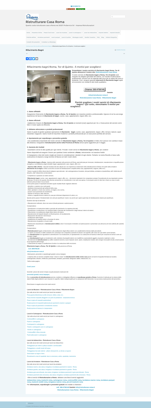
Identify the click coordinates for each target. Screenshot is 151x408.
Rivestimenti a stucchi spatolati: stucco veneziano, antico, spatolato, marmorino (51, 356)
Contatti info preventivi (33, 42)
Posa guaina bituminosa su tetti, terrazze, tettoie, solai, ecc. (45, 295)
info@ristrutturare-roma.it (98, 95)
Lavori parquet (55, 37)
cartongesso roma (60, 380)
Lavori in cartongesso (75, 32)
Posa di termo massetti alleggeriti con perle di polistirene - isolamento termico (51, 297)
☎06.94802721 (75, 6)
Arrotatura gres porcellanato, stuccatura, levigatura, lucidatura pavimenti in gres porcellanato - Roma (58, 372)
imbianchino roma (34, 380)
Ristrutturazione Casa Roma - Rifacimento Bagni (98, 98)
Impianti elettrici (103, 32)
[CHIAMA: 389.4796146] (95, 92)
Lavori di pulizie (66, 37)
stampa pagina (120, 49)
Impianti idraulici (115, 32)
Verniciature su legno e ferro (35, 353)
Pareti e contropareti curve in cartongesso (40, 327)
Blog (102, 37)
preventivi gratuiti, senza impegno (38, 274)
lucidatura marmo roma (91, 380)
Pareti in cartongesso (33, 321)
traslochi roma (46, 380)
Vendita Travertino (90, 37)
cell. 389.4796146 (62, 387)
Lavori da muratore (61, 32)
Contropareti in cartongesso (35, 324)
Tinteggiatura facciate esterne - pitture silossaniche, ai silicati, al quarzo (49, 351)
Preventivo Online (37, 32)
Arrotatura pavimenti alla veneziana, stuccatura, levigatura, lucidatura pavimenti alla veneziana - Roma (58, 375)
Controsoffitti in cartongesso (35, 319)
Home (28, 32)
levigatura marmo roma (57, 382)
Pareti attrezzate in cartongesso (36, 335)
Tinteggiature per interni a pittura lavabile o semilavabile (44, 345)
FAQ (98, 37)
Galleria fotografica (111, 37)
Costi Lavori (31, 266)
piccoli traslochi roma (75, 382)
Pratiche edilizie (31, 37)
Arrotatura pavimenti (44, 37)
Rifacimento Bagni (46, 46)
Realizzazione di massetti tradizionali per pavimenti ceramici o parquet (49, 303)
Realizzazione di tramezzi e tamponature (39, 308)
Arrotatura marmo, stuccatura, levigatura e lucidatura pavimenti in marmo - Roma (52, 367)
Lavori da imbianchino (90, 32)
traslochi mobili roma (40, 382)
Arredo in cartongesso (34, 329)
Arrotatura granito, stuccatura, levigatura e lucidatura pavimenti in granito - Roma (52, 369)
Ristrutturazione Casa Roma (106, 72)
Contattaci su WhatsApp (49, 42)
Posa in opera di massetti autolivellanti (39, 300)
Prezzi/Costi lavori (49, 32)
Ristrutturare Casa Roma (45, 22)
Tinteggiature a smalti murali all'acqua (38, 348)
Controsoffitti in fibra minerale (36, 332)
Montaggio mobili (78, 37)
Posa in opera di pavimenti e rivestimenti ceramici (42, 305)
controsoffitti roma (75, 380)
